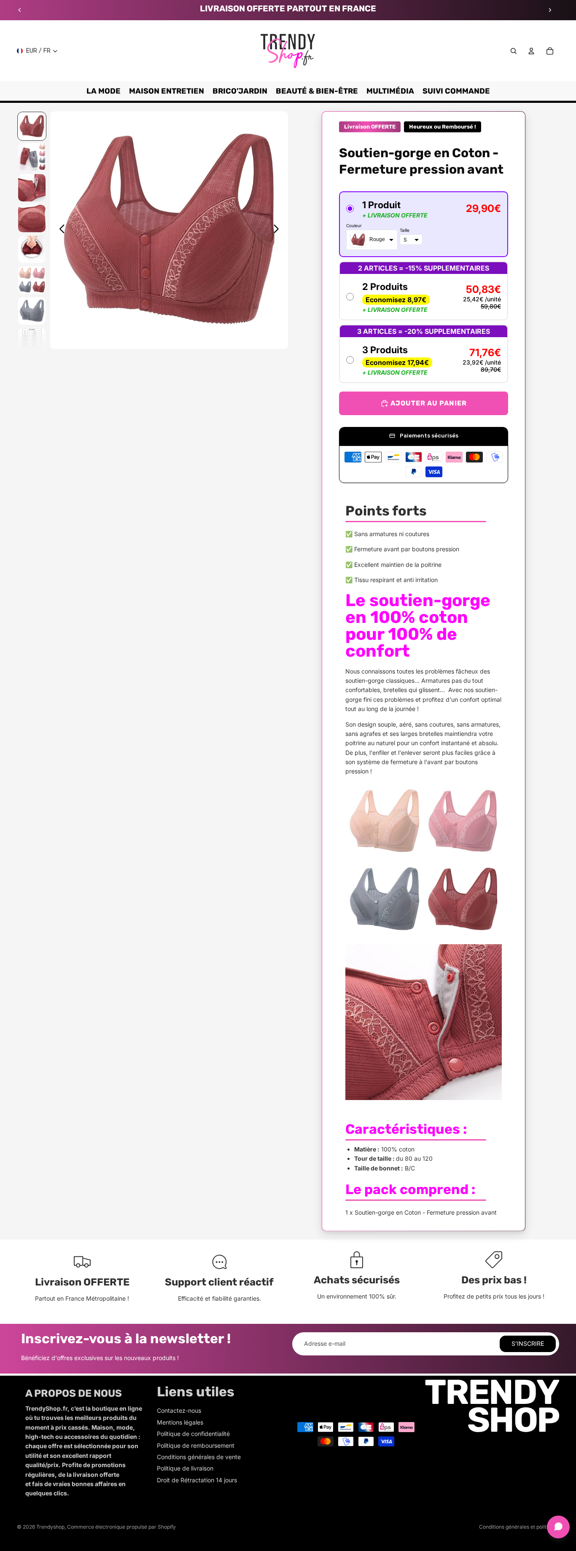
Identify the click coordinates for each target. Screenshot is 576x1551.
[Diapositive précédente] (20, 10)
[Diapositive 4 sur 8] (32, 218)
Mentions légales (180, 1422)
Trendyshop (50, 1527)
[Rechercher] (513, 51)
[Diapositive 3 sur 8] (32, 187)
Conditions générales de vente (199, 1456)
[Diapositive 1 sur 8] (32, 126)
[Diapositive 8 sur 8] (32, 341)
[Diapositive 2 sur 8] (32, 157)
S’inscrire (527, 1343)
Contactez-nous (179, 1410)
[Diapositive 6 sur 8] (32, 280)
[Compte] (531, 51)
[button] (423, 224)
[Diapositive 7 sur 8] (32, 311)
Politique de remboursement (195, 1445)
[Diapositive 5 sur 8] (32, 249)
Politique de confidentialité (193, 1433)
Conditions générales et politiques (519, 1527)
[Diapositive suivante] (550, 10)
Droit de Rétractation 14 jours (197, 1480)
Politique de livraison (185, 1468)
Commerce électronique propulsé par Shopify (121, 1527)
